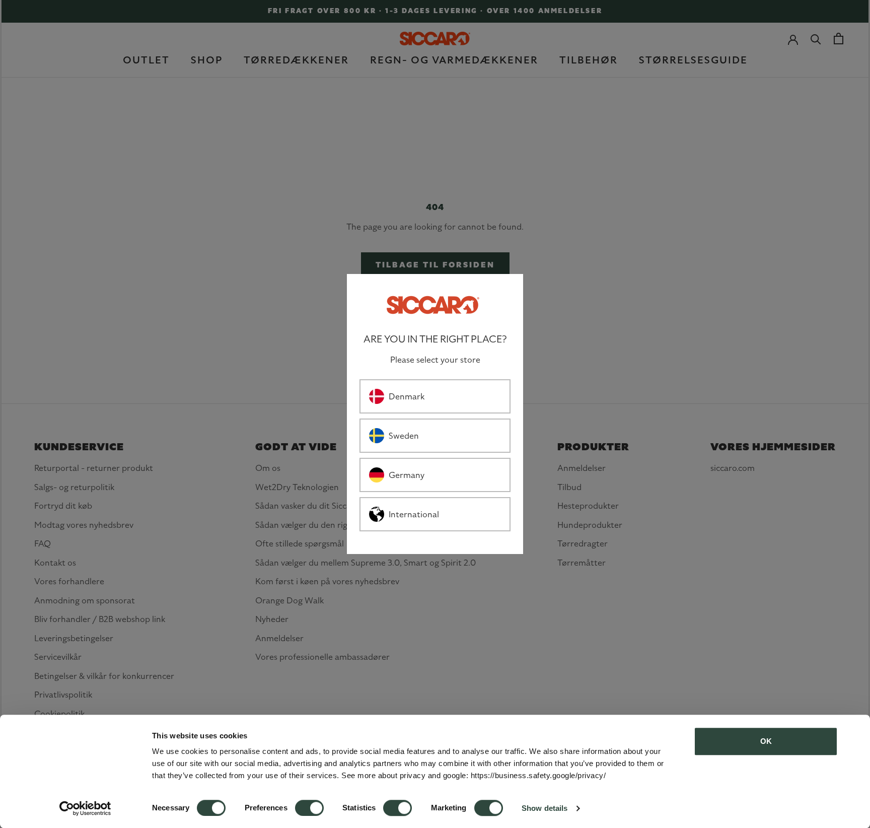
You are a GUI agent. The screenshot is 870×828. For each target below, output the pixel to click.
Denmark (406, 396)
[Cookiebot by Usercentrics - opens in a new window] (85, 808)
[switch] (309, 808)
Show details (544, 808)
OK (766, 741)
